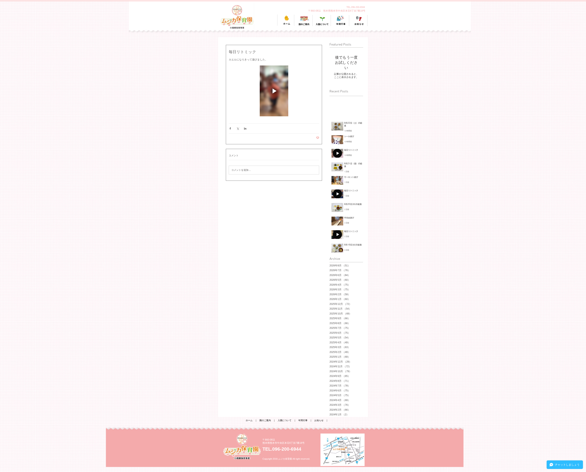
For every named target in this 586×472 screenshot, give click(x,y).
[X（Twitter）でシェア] (237, 128)
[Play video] (274, 90)
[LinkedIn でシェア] (245, 128)
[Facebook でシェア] (230, 128)
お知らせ (319, 420)
